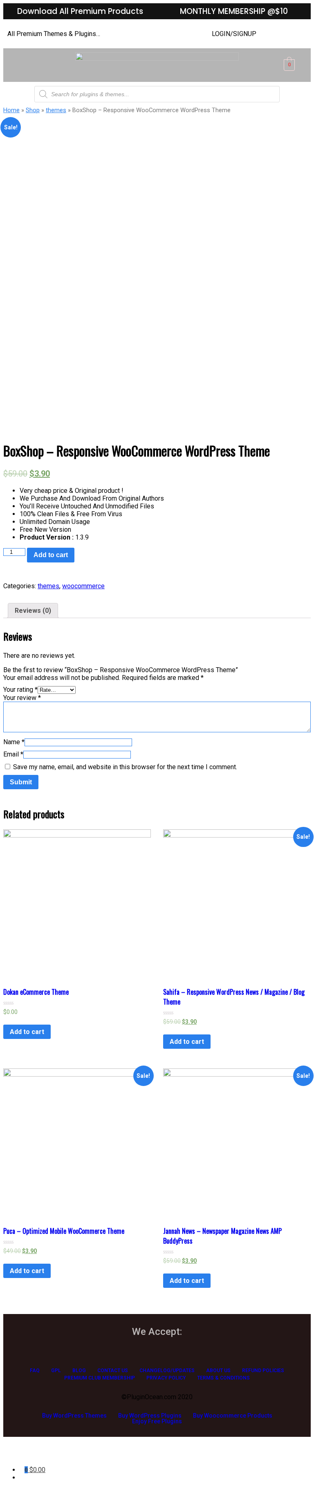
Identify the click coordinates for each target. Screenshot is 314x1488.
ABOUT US (218, 1370)
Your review (22, 698)
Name (14, 742)
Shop (33, 110)
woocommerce (83, 586)
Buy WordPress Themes (74, 1415)
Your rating (20, 689)
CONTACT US (112, 1370)
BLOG (79, 1370)
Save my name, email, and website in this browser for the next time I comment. (125, 767)
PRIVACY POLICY (166, 1378)
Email (13, 754)
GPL (56, 1370)
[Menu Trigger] (30, 1454)
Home (11, 110)
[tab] (33, 610)
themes (56, 110)
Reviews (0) (33, 610)
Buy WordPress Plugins (150, 1415)
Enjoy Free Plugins (157, 1421)
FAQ (35, 1370)
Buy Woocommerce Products (232, 1415)
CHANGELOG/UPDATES (167, 1370)
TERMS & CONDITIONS (223, 1378)
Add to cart (51, 554)
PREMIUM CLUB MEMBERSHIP (99, 1378)
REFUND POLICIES (263, 1370)
